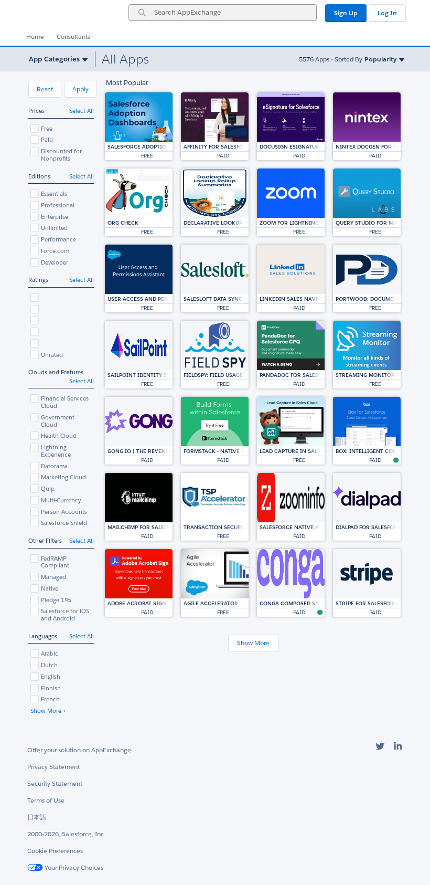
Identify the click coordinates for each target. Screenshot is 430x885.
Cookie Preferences (55, 850)
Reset (45, 89)
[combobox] (222, 12)
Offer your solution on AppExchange (79, 749)
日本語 (36, 817)
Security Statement (54, 783)
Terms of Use (45, 800)
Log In (387, 12)
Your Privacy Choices (73, 867)
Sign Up (346, 12)
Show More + (48, 711)
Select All (81, 111)
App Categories (54, 59)
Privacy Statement (53, 766)
